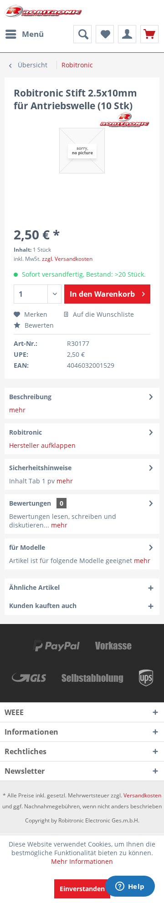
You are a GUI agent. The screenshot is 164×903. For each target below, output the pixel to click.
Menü (33, 34)
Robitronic (25, 432)
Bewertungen (30, 503)
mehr (17, 410)
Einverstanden (82, 888)
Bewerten (38, 325)
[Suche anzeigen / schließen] (82, 34)
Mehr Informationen (82, 861)
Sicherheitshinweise (40, 467)
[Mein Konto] (127, 34)
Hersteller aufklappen (42, 445)
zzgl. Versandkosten (67, 259)
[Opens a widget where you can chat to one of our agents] (130, 887)
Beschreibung (30, 396)
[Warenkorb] (149, 34)
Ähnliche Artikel (34, 587)
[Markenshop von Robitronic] (124, 120)
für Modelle (27, 547)
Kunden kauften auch (43, 605)
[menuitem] (24, 34)
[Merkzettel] (105, 34)
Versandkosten (142, 795)
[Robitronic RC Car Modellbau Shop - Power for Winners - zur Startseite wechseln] (43, 12)
